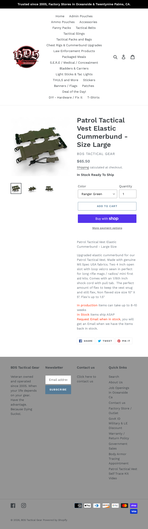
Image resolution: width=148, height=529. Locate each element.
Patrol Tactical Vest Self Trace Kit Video (123, 473)
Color (82, 186)
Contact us (117, 403)
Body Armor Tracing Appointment (119, 458)
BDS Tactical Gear (31, 520)
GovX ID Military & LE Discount (118, 423)
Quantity (125, 186)
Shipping (83, 167)
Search (114, 376)
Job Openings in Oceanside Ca (119, 392)
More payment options (107, 227)
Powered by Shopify (55, 520)
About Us (116, 382)
